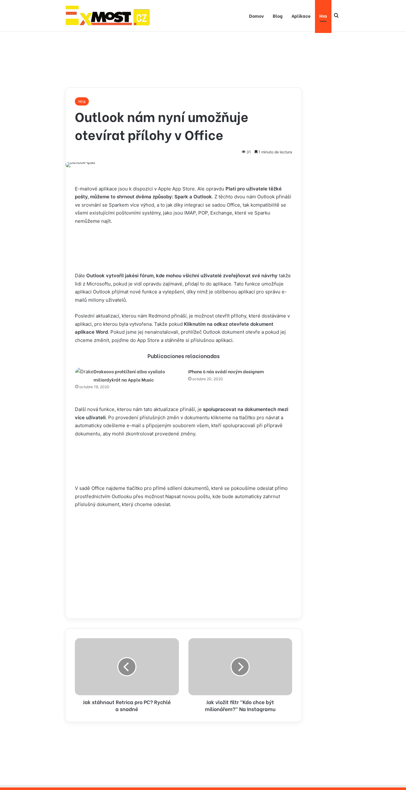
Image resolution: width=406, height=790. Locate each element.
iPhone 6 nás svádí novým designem (226, 371)
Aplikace (301, 15)
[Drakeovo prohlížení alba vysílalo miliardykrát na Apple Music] (84, 372)
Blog (278, 15)
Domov (256, 15)
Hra (323, 15)
